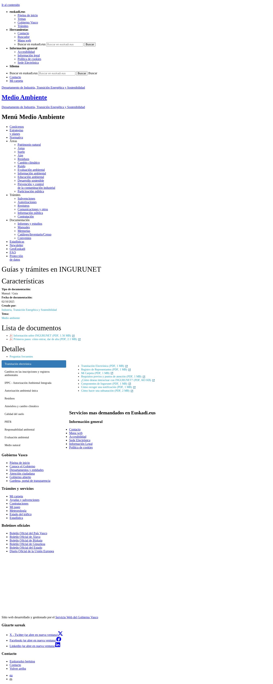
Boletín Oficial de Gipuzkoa (27, 544)
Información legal (29, 55)
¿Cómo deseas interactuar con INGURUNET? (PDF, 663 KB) (116, 380)
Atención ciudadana (22, 473)
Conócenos (17, 126)
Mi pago (15, 507)
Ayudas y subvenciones (24, 500)
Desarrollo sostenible (31, 180)
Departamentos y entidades (27, 470)
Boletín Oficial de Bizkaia (26, 540)
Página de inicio (28, 15)
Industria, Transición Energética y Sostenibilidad (29, 309)
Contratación (26, 216)
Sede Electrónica (28, 62)
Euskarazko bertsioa (22, 661)
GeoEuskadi (17, 248)
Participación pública (31, 191)
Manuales (24, 227)
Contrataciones (19, 503)
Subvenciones (26, 198)
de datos (16, 257)
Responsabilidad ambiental (20, 429)
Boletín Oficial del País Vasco (28, 533)
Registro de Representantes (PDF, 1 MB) (104, 369)
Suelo (21, 151)
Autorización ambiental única (21, 390)
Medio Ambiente (24, 97)
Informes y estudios (30, 223)
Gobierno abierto (20, 477)
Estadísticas (17, 241)
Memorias (24, 231)
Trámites (23, 26)
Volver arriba (18, 668)
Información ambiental (32, 173)
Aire (20, 155)
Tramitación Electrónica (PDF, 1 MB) (103, 365)
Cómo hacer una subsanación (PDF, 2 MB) (105, 390)
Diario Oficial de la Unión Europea (32, 551)
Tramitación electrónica (18, 363)
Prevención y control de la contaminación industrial (36, 185)
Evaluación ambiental (31, 169)
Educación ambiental (31, 177)
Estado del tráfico (21, 514)
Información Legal (81, 443)
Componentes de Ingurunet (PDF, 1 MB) (104, 383)
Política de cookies (29, 59)
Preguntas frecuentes (21, 356)
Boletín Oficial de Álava (25, 536)
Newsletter (16, 245)
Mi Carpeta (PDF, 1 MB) (95, 373)
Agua (21, 148)
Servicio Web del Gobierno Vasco (76, 617)
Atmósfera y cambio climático (22, 406)
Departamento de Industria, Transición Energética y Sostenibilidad (43, 87)
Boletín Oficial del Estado (26, 547)
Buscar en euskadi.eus (32, 44)
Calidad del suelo (14, 414)
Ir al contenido (11, 5)
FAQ (13, 252)
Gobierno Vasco (28, 22)
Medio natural (12, 445)
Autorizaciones (27, 202)
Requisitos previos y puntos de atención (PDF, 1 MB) (111, 376)
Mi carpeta (16, 80)
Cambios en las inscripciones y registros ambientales (27, 373)
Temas (22, 19)
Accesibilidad (26, 51)
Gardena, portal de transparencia (30, 480)
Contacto (23, 33)
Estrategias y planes (16, 132)
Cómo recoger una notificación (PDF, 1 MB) (107, 387)
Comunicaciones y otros (33, 209)
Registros (23, 205)
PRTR (8, 421)
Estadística (16, 518)
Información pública (30, 213)
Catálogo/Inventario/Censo (34, 234)
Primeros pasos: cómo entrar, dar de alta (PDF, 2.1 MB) (46, 339)
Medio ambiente (11, 318)
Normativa (16, 137)
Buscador (24, 37)
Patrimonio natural (29, 144)
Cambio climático (29, 162)
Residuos (23, 159)
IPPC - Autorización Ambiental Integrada (28, 382)
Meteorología (18, 510)
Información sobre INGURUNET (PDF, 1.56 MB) (43, 335)
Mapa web (24, 40)
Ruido (21, 166)
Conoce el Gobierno (22, 466)
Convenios (24, 238)
